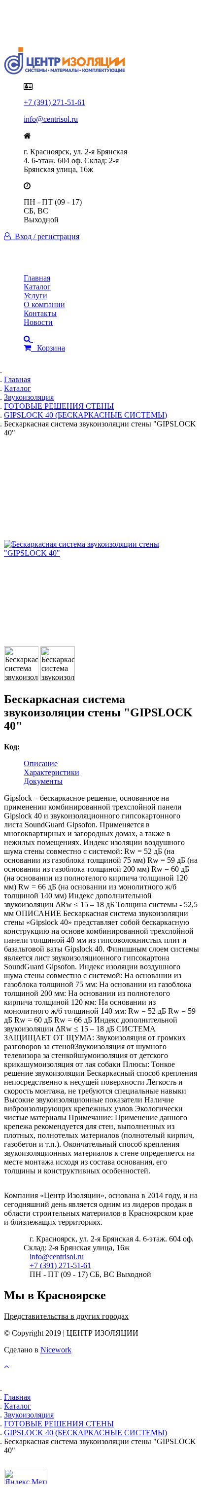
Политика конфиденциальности (78, 21)
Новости (38, 322)
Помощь (38, 30)
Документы (43, 781)
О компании (44, 304)
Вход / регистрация (45, 236)
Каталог (37, 287)
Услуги (35, 295)
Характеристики (51, 772)
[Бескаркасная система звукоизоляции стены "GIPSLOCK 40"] (101, 548)
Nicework (55, 1350)
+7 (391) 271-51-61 (54, 102)
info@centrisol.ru (51, 119)
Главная (37, 278)
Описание (41, 763)
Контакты (40, 313)
